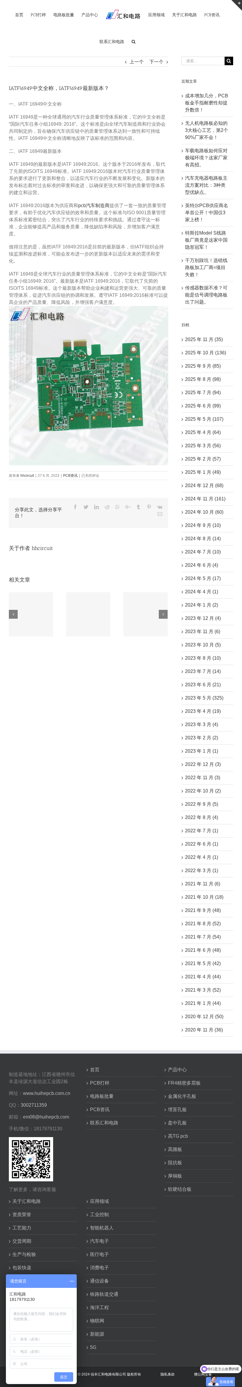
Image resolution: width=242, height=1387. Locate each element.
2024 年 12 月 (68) (204, 485)
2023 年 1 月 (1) (201, 751)
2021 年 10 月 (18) (204, 897)
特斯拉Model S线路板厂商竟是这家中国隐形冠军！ (206, 240)
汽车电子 (99, 1241)
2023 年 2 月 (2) (201, 737)
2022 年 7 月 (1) (201, 830)
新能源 (97, 1334)
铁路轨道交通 (104, 1294)
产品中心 (177, 1069)
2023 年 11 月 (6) (202, 631)
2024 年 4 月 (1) (201, 591)
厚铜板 (175, 1175)
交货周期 (21, 1241)
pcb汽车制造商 (93, 205)
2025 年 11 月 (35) (204, 339)
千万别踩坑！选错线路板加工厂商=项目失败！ (206, 267)
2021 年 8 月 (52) (203, 923)
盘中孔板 (177, 1122)
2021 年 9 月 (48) (203, 910)
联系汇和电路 (104, 1122)
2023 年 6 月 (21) (203, 684)
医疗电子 (99, 1254)
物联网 (97, 1320)
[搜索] (133, 41)
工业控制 (99, 1214)
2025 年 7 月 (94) (203, 392)
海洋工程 (99, 1307)
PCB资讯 (70, 476)
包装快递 (21, 1267)
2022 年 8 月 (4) (201, 817)
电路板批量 (102, 1096)
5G (93, 1347)
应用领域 (99, 1201)
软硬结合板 (180, 1189)
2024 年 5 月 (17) (203, 578)
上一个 (137, 61)
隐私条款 (168, 1374)
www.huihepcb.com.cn (46, 1093)
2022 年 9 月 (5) (201, 804)
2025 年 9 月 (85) (203, 366)
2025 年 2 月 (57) (203, 458)
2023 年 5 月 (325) (204, 697)
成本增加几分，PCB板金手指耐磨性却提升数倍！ (206, 102)
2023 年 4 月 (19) (203, 711)
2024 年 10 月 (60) (204, 512)
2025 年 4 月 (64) (203, 432)
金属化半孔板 (182, 1096)
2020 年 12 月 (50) (204, 1016)
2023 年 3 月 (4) (201, 724)
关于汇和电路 (26, 1201)
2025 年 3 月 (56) (203, 445)
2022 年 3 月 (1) (201, 870)
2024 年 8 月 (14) (203, 538)
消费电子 (99, 1267)
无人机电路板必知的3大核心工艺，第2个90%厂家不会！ (206, 130)
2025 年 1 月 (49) (203, 472)
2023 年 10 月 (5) (203, 644)
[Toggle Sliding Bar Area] (236, 5)
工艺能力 (21, 1227)
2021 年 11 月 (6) (202, 883)
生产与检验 (24, 1254)
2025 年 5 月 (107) (204, 419)
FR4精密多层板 (184, 1082)
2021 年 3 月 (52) (203, 990)
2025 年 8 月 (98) (203, 379)
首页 (94, 1069)
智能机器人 (102, 1227)
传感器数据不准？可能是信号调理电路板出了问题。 (206, 294)
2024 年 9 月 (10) (203, 525)
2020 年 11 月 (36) (204, 1029)
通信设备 (99, 1280)
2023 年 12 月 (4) (203, 618)
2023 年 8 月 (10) (203, 658)
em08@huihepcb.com (46, 1116)
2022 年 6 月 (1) (201, 843)
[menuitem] (19, 14)
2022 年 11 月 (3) (202, 777)
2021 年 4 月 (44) (203, 976)
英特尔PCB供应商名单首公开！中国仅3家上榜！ (206, 212)
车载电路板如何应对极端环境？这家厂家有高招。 (206, 157)
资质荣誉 (21, 1214)
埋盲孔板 (177, 1109)
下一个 (156, 61)
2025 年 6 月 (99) (203, 405)
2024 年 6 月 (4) (201, 565)
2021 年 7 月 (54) (203, 936)
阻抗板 (175, 1162)
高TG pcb (178, 1136)
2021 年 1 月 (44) (203, 1003)
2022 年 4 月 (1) (201, 857)
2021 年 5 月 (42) (203, 963)
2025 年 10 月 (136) (205, 352)
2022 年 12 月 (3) (203, 764)
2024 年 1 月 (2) (201, 604)
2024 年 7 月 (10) (203, 551)
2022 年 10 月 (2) (203, 790)
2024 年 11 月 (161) (205, 498)
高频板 (175, 1149)
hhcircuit (27, 476)
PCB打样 (99, 1082)
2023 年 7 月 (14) (203, 671)
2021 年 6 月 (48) (203, 950)
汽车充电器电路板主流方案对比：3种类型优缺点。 (206, 185)
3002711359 (34, 1105)
